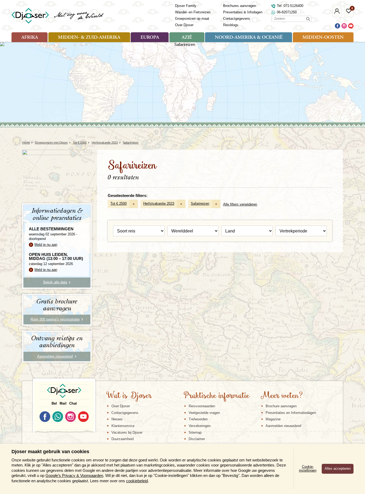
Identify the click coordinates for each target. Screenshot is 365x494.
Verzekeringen (200, 426)
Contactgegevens (236, 19)
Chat (73, 403)
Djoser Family (185, 6)
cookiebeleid (137, 481)
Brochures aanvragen (239, 6)
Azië (187, 37)
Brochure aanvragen (281, 406)
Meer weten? (281, 396)
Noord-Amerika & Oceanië (248, 37)
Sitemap (195, 432)
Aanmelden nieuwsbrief (283, 426)
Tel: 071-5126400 (290, 6)
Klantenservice (122, 426)
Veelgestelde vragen (204, 413)
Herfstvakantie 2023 (158, 203)
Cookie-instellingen (307, 469)
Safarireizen (200, 203)
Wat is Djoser (129, 396)
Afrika (29, 37)
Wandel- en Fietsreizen (193, 12)
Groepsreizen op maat (192, 19)
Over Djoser (184, 25)
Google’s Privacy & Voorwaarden (74, 475)
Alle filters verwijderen (240, 204)
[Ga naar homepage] (57, 15)
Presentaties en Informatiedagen (291, 413)
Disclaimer (197, 439)
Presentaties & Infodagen (242, 12)
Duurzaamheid (122, 439)
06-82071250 (287, 12)
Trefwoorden (198, 419)
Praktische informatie (216, 396)
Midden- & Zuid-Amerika (89, 37)
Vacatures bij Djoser (126, 432)
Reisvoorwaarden (202, 406)
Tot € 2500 (118, 203)
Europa (150, 37)
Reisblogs (230, 25)
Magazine (273, 419)
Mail (63, 403)
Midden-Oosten (323, 37)
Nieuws (117, 419)
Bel (54, 403)
